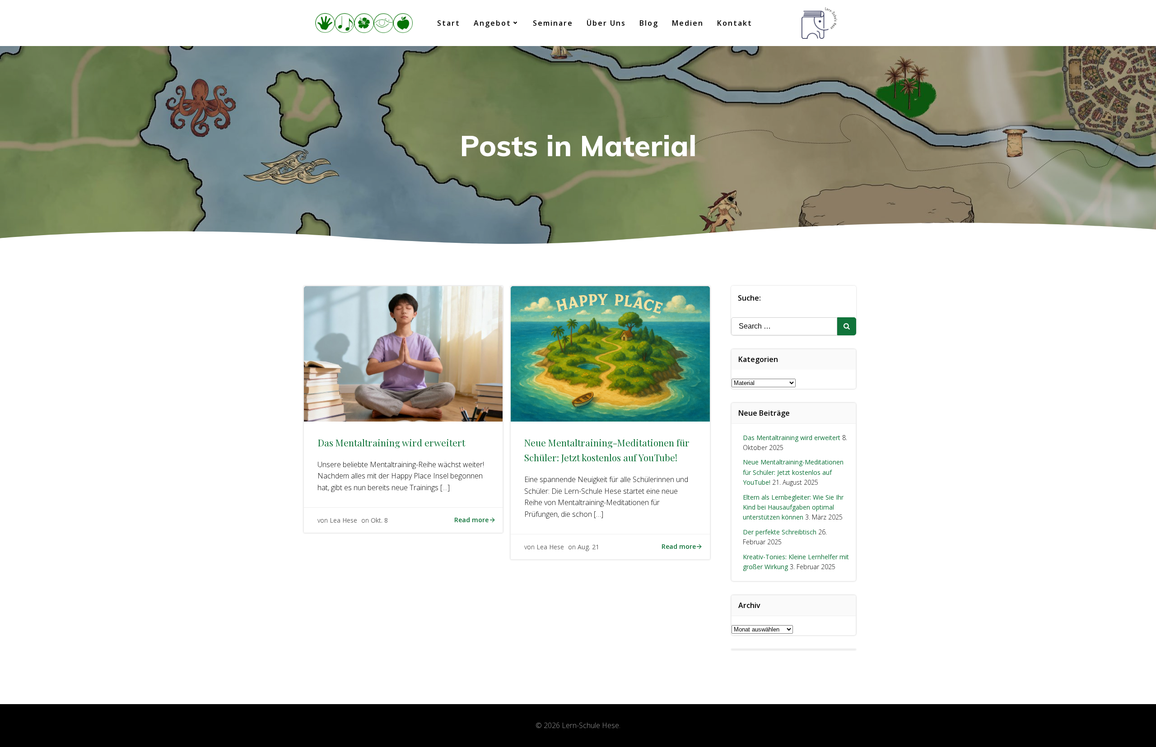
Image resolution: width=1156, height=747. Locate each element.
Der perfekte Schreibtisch (779, 532)
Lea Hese (343, 520)
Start (448, 23)
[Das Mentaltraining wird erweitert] (403, 353)
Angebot (492, 23)
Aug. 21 (588, 547)
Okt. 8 (379, 520)
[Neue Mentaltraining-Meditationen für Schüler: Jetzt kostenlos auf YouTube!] (610, 353)
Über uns (606, 23)
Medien (688, 23)
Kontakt (734, 23)
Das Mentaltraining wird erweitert (791, 437)
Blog (648, 23)
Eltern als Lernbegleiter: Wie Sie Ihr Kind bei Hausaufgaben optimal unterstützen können (793, 507)
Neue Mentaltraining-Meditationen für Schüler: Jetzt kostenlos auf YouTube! (793, 472)
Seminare (553, 23)
